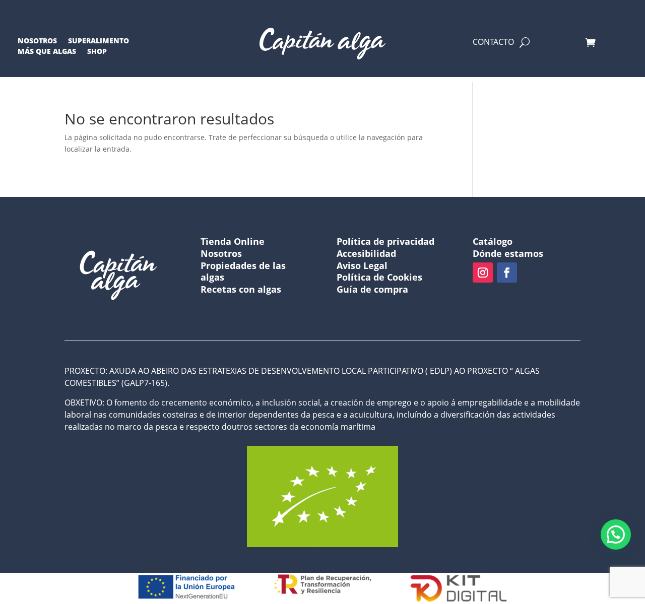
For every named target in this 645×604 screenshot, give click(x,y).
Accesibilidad (366, 253)
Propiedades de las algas (243, 271)
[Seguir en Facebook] (507, 272)
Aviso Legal (362, 265)
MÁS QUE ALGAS (47, 53)
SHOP (97, 53)
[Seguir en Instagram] (483, 272)
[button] (616, 534)
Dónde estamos (508, 253)
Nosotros (221, 253)
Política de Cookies (379, 277)
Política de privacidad (385, 241)
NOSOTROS (37, 42)
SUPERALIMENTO (98, 42)
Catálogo (492, 241)
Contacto (493, 44)
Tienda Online (233, 241)
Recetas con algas (241, 289)
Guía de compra (372, 289)
